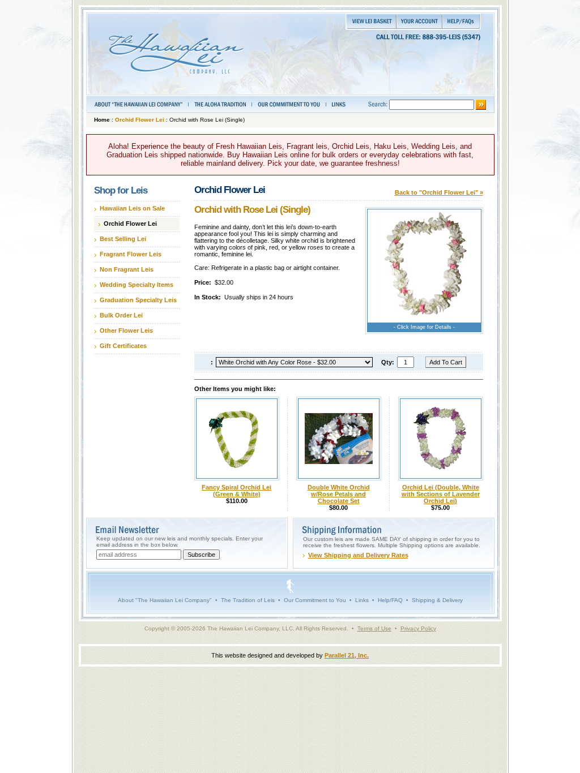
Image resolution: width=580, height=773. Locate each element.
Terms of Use (374, 628)
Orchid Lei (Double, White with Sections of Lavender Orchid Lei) (441, 494)
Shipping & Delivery (437, 600)
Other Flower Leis (126, 330)
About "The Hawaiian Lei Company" (165, 600)
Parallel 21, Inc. (347, 655)
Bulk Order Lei (121, 315)
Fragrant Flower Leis (130, 254)
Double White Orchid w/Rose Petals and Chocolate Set (339, 494)
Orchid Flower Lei (139, 120)
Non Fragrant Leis (126, 269)
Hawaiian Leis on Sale (132, 208)
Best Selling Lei (123, 238)
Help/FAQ (390, 600)
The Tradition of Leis (248, 600)
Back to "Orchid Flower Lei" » (439, 192)
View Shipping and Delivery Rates (358, 555)
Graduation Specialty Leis (138, 300)
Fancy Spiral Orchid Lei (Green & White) (236, 490)
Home (102, 120)
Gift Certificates (123, 345)
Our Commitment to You (315, 600)
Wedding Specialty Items (136, 284)
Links (362, 600)
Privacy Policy (418, 628)
